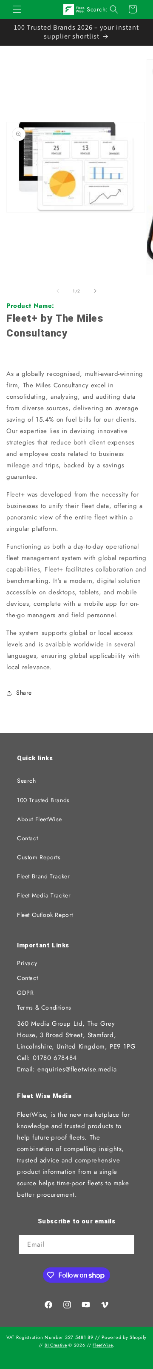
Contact (27, 838)
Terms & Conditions (44, 1007)
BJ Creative (56, 1345)
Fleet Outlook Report (45, 915)
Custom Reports (38, 857)
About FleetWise (39, 819)
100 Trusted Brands (43, 800)
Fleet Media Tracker (44, 895)
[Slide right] (95, 291)
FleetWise (103, 1345)
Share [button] (24, 692)
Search (26, 780)
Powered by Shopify (124, 1337)
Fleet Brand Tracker (43, 876)
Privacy (27, 963)
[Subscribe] (125, 1245)
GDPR (25, 992)
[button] (17, 9)
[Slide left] (57, 291)
